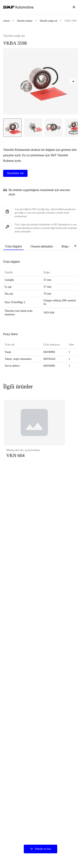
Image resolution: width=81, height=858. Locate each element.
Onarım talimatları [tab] (41, 246)
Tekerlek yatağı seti (48, 20)
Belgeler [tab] (67, 246)
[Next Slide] (72, 81)
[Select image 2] (33, 127)
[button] (34, 433)
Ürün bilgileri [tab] (13, 246)
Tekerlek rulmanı (24, 20)
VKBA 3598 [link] (70, 20)
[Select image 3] (53, 127)
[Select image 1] (12, 127)
